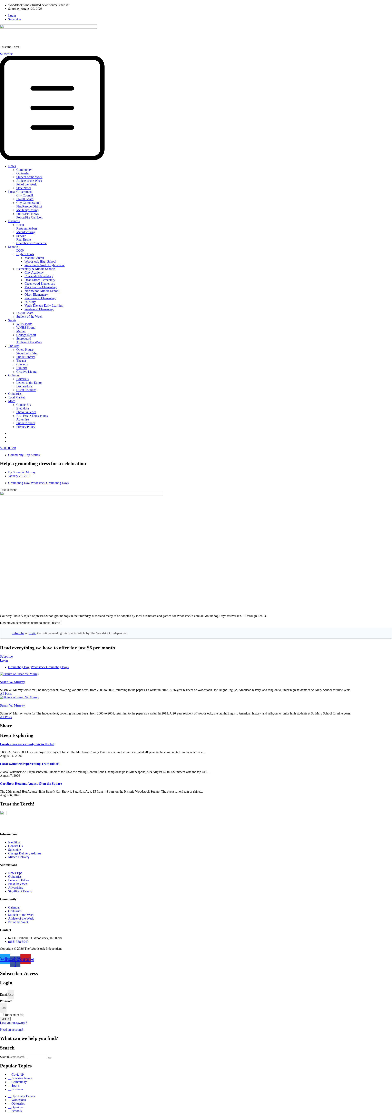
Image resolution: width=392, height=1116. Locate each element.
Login (32, 633)
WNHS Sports (25, 327)
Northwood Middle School (41, 291)
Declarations (24, 386)
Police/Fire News (27, 213)
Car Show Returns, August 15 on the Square (31, 783)
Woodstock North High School (44, 265)
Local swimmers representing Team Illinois (29, 763)
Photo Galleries (26, 412)
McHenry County (27, 210)
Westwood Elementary (39, 309)
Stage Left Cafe (26, 353)
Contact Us (23, 404)
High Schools (25, 254)
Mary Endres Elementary (40, 287)
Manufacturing (25, 232)
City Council (24, 195)
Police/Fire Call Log (29, 217)
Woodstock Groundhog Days (50, 483)
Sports (12, 320)
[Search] (49, 1057)
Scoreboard (23, 338)
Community (24, 169)
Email (4, 994)
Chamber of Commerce (31, 243)
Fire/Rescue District (29, 206)
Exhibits (21, 368)
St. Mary (30, 302)
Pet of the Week (26, 184)
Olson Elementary (36, 294)
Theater (21, 360)
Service (21, 235)
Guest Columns (26, 390)
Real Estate (23, 239)
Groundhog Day (18, 483)
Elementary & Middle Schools (35, 269)
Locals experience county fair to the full (27, 744)
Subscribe (18, 633)
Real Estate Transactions (32, 415)
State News (23, 188)
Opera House (24, 349)
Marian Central (34, 258)
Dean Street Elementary (39, 280)
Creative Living (26, 371)
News (12, 166)
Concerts (22, 364)
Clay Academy (34, 272)
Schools (13, 246)
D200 (20, 250)
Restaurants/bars (26, 228)
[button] (196, 108)
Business (14, 221)
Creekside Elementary (38, 276)
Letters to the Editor (29, 382)
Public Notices (25, 423)
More (11, 401)
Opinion (13, 375)
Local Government (20, 191)
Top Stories (32, 455)
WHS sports (24, 324)
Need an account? (12, 1029)
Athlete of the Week (29, 180)
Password (6, 1001)
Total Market (16, 397)
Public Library (25, 357)
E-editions (22, 408)
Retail (20, 224)
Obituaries (23, 173)
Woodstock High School (40, 261)
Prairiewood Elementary (40, 298)
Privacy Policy (25, 426)
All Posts (6, 693)
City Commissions (28, 202)
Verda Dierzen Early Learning (43, 305)
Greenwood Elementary (39, 283)
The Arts (13, 346)
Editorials (22, 379)
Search (4, 1056)
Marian (21, 331)
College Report (26, 335)
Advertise (22, 419)
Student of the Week (29, 177)
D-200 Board (24, 199)
